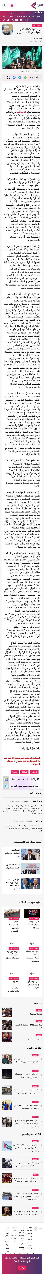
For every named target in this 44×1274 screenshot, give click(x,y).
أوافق (22, 1268)
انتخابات (24, 772)
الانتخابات (21, 112)
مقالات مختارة (34, 16)
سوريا (7, 1242)
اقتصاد (29, 1236)
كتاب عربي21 (21, 1231)
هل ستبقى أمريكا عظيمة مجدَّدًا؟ (33, 925)
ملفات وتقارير (30, 1247)
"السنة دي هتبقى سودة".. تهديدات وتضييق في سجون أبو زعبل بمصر (25, 1091)
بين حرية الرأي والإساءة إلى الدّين (33, 985)
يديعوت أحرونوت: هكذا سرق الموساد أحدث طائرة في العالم (27, 1164)
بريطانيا (7, 1245)
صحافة (35, 1159)
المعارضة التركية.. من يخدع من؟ (12, 853)
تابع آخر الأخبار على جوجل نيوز (25, 779)
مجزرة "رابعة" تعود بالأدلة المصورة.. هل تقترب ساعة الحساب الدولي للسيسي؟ (25, 1123)
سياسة (14, 772)
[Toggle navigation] (12, 5)
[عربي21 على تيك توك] (8, 19)
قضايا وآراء (14, 13)
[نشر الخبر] (8, 77)
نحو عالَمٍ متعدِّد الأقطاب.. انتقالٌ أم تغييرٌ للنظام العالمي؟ (32, 957)
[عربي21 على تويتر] (21, 19)
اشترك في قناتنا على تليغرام (24, 786)
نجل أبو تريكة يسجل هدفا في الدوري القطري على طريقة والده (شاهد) (25, 1180)
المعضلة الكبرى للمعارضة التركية (12, 866)
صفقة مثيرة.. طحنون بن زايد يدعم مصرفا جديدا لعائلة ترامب (26, 1107)
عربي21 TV (14, 1231)
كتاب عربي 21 (26, 13)
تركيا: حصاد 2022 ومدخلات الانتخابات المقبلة (28, 1026)
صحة (15, 1242)
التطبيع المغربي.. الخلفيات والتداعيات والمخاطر (14, 987)
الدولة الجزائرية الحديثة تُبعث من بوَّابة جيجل (12, 955)
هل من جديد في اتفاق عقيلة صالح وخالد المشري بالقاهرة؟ (13, 884)
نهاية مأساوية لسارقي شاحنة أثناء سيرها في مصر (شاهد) (26, 1076)
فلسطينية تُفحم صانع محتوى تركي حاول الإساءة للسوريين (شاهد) (26, 1060)
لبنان (7, 1251)
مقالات (37, 12)
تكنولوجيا (13, 1238)
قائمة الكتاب (22, 16)
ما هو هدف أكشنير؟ (35, 1039)
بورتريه (4, 16)
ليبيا (8, 1238)
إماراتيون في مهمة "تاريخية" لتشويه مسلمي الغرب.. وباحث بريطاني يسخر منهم (25, 1148)
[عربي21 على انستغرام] (13, 19)
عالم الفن (13, 1235)
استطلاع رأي (21, 1248)
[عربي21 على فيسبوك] (26, 19)
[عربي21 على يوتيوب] (16, 19)
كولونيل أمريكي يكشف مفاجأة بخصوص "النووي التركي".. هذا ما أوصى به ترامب (26, 1196)
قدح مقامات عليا (36, 1014)
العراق (7, 1235)
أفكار (22, 1244)
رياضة (35, 1174)
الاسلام (34, 772)
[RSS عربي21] (4, 19)
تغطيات (29, 1233)
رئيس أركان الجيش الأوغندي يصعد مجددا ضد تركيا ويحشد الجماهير (26, 1213)
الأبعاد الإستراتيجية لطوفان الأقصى (14, 926)
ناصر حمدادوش (37, 38)
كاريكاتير (12, 16)
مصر (7, 1248)
